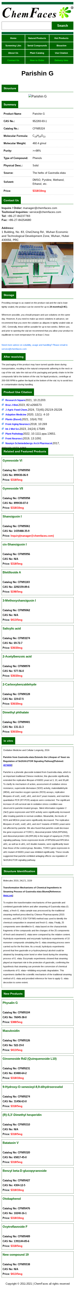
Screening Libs (13, 45)
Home (13, 38)
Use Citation (61, 53)
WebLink (7, 895)
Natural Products (37, 38)
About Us (13, 53)
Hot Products (61, 38)
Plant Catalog (37, 53)
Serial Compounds (37, 45)
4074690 (7, 765)
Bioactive (61, 45)
